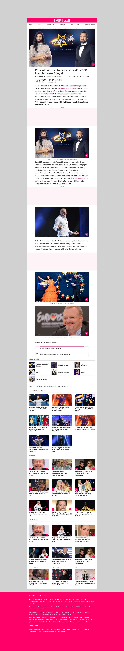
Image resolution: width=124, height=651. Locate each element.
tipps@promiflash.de (61, 386)
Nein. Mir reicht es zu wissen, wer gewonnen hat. (55, 354)
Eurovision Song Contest (66, 88)
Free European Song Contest (75, 86)
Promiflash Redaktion (54, 76)
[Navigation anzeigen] (30, 20)
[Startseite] (62, 20)
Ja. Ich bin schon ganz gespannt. (50, 348)
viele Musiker (80, 178)
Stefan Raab (48, 94)
